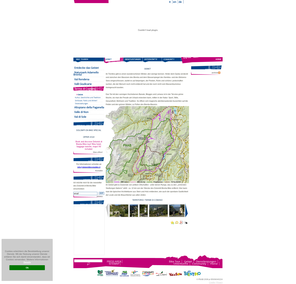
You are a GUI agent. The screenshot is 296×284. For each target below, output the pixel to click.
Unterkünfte (152, 60)
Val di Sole (80, 116)
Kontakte (99, 171)
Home (202, 60)
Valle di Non (81, 112)
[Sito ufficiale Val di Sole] (175, 276)
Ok (27, 267)
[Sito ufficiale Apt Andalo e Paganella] (148, 276)
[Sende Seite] (177, 222)
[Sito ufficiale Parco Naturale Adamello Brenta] (100, 276)
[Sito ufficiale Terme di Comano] (135, 276)
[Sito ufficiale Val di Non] (161, 276)
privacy (100, 196)
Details (27, 262)
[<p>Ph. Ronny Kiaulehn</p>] (119, 210)
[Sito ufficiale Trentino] (192, 276)
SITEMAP (114, 263)
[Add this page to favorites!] (172, 222)
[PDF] (181, 222)
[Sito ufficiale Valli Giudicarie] (124, 276)
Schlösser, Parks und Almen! (86, 100)
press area (114, 261)
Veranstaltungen (81, 103)
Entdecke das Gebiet (86, 67)
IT (170, 2)
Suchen (88, 263)
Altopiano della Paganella (89, 107)
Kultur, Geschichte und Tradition (88, 97)
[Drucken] (186, 222)
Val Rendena (81, 79)
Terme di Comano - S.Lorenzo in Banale (85, 90)
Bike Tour (88, 60)
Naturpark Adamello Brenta (86, 73)
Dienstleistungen (133, 60)
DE (180, 2)
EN (174, 2)
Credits (212, 282)
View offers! (98, 152)
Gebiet (113, 60)
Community (171, 60)
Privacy (219, 282)
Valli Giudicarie (83, 84)
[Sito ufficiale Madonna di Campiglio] (111, 276)
